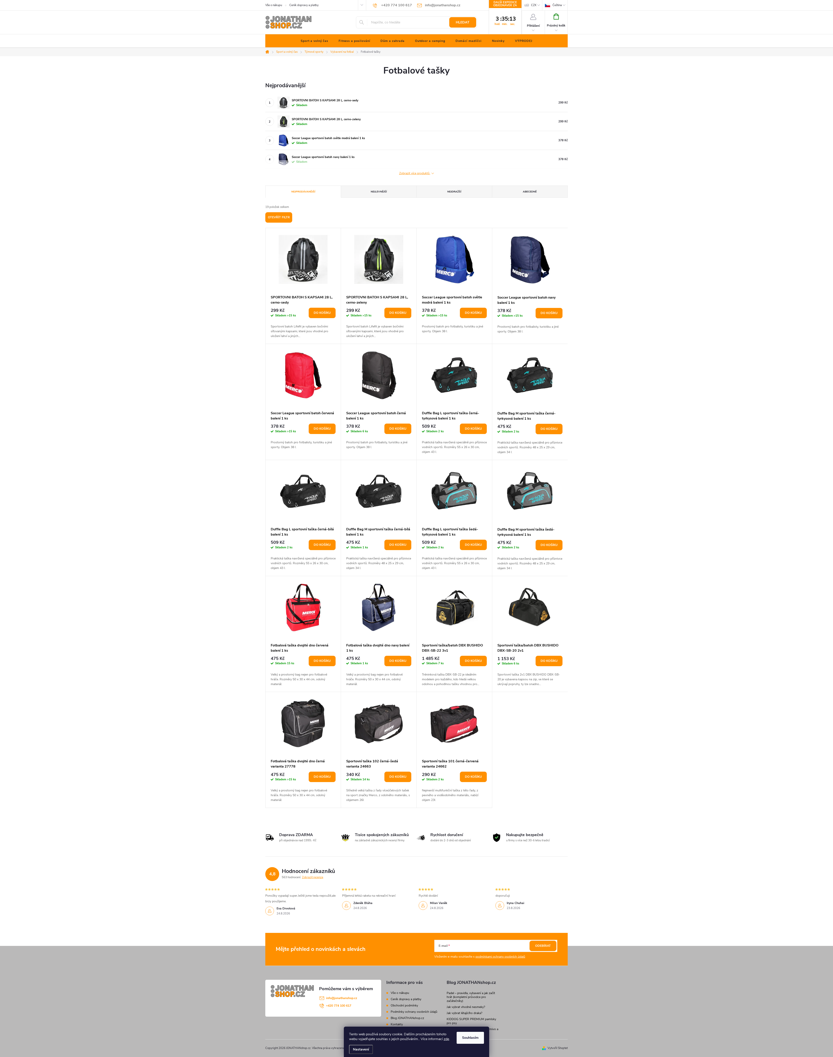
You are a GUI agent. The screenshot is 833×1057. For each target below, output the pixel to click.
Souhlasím (470, 1037)
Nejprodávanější (303, 191)
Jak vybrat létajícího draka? (464, 1013)
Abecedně (530, 191)
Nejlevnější (379, 191)
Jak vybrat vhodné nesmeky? (466, 1007)
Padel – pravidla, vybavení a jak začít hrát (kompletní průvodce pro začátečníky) (471, 997)
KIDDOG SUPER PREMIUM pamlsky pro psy (471, 1021)
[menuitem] (314, 41)
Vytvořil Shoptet (558, 1048)
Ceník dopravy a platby (304, 5)
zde (446, 1039)
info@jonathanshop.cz (341, 998)
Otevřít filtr (279, 217)
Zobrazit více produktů (414, 173)
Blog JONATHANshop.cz (407, 1018)
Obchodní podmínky (404, 1005)
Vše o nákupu (273, 5)
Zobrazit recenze (312, 877)
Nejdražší (454, 191)
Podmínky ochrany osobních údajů (414, 1012)
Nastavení (361, 1049)
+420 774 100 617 (338, 1006)
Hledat (462, 22)
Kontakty (397, 1024)
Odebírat (543, 946)
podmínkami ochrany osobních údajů (500, 957)
